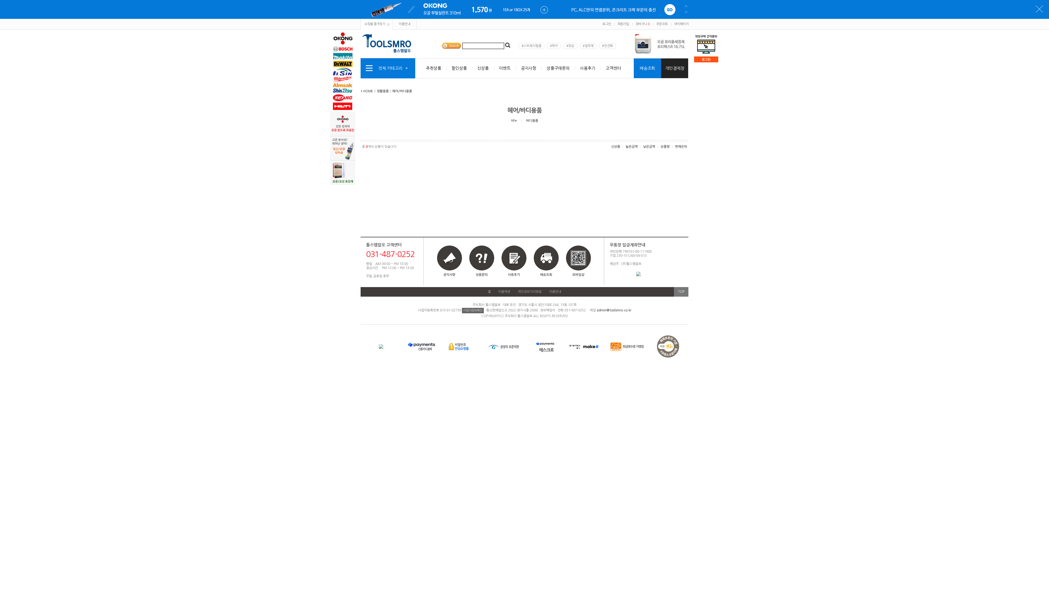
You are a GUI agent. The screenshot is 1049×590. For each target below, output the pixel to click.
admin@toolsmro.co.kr (614, 310)
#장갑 (570, 46)
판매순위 (681, 146)
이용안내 (404, 24)
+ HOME (367, 91)
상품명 (665, 146)
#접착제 (588, 46)
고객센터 (613, 68)
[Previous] (686, 41)
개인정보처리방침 (530, 291)
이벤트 (505, 68)
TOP (681, 291)
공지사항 (528, 68)
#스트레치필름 (531, 46)
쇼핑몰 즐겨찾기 (374, 24)
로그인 (606, 24)
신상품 (483, 68)
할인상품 (459, 68)
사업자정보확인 (472, 310)
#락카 (554, 46)
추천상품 (433, 68)
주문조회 (662, 24)
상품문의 (482, 274)
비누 (514, 120)
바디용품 (532, 120)
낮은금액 (649, 146)
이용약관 (504, 291)
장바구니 (643, 24)
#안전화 (607, 46)
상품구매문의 (558, 68)
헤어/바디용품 (402, 91)
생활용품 (383, 91)
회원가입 (623, 24)
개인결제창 (674, 68)
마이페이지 (681, 24)
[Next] (686, 46)
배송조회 (647, 68)
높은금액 (632, 146)
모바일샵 (578, 274)
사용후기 (587, 68)
